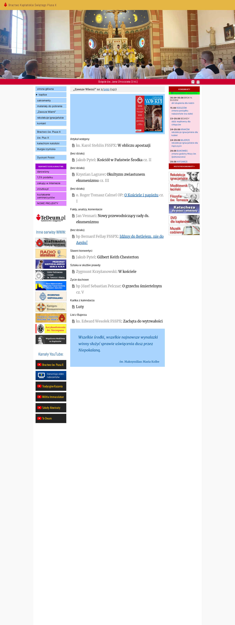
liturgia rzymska (46, 149)
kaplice (43, 94)
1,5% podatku (45, 177)
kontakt (41, 123)
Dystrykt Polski (46, 157)
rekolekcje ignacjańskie (50, 117)
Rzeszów (182, 108)
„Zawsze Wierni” (46, 111)
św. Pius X (43, 137)
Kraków (185, 129)
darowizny (43, 171)
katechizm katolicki (48, 143)
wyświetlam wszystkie (185, 93)
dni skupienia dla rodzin (183, 103)
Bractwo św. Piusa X (49, 131)
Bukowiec (182, 150)
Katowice (182, 161)
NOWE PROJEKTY (47, 203)
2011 (106, 89)
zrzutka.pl (43, 188)
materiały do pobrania (49, 106)
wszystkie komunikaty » (184, 166)
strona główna (45, 88)
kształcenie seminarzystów (46, 196)
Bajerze (185, 140)
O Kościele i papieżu (141, 195)
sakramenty (44, 100)
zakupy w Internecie (48, 183)
